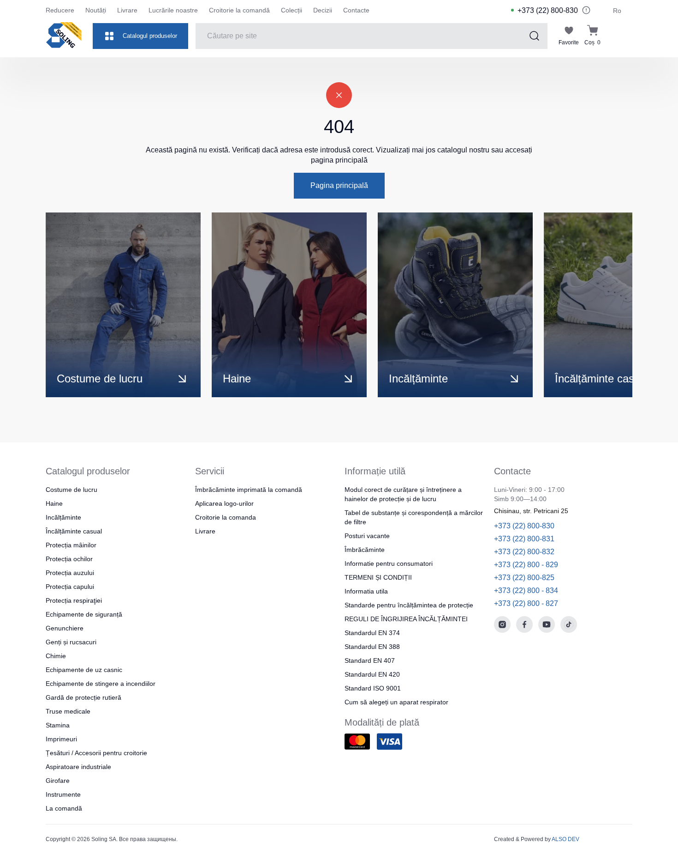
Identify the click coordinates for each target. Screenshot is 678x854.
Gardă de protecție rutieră (83, 697)
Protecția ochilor (69, 559)
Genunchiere (64, 628)
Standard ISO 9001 (373, 688)
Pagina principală (339, 185)
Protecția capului (70, 586)
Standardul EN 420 (372, 674)
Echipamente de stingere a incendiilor (100, 683)
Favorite (569, 42)
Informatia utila (366, 591)
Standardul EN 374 (372, 632)
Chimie (56, 656)
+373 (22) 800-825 (524, 577)
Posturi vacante (367, 535)
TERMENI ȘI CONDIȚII (378, 577)
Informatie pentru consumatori (389, 563)
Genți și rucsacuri (71, 642)
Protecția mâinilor (71, 545)
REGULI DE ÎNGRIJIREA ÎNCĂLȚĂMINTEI (406, 619)
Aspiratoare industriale (78, 766)
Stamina (58, 725)
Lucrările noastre (173, 10)
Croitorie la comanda (225, 517)
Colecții (291, 10)
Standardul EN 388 (372, 646)
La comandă (64, 808)
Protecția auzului (70, 572)
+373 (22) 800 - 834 (526, 590)
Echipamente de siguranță (84, 614)
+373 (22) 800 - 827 (526, 603)
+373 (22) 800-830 (547, 10)
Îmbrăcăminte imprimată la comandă (248, 489)
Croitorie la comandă (239, 10)
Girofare (58, 780)
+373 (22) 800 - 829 (526, 565)
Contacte (356, 10)
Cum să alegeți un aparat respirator (396, 702)
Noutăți (95, 10)
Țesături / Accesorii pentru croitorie (96, 753)
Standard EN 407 (370, 660)
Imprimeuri (61, 739)
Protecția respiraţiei (74, 600)
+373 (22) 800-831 (524, 539)
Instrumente (63, 794)
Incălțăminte (63, 517)
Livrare (127, 10)
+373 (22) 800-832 (524, 552)
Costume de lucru (71, 489)
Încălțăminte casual (74, 531)
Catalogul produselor (150, 35)
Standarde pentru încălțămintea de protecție (409, 605)
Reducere (60, 10)
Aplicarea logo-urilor (224, 503)
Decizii (322, 10)
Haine (54, 503)
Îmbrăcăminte (365, 549)
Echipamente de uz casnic (84, 669)
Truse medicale (68, 711)
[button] (593, 304)
